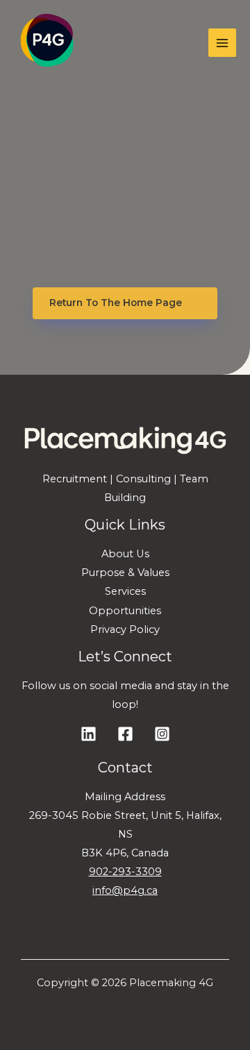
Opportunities (125, 610)
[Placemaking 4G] (46, 43)
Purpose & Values (125, 572)
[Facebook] (125, 734)
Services (125, 591)
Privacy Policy (125, 629)
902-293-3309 (125, 871)
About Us (125, 554)
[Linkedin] (89, 734)
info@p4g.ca (125, 890)
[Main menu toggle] (222, 42)
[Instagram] (162, 734)
